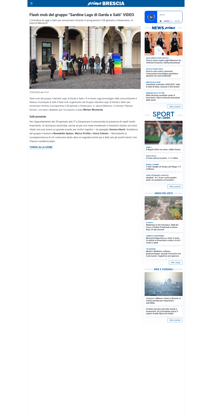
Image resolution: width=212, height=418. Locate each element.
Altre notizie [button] (174, 106)
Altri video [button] (175, 262)
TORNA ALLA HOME (41, 147)
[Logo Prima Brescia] (106, 3)
